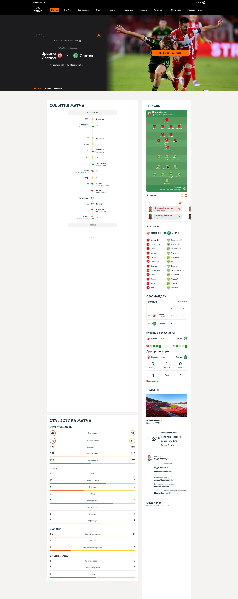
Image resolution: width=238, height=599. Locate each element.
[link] (55, 10)
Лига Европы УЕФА (38, 9)
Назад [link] (40, 34)
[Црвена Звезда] (154, 315)
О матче (58, 88)
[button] (99, 10)
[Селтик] (154, 324)
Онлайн (47, 88)
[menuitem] (55, 10)
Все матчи (182, 302)
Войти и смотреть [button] (172, 53)
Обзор (37, 88)
